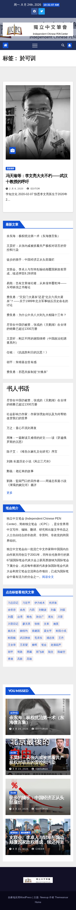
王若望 (24, 644)
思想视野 (10, 168)
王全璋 (12, 644)
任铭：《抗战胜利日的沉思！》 (28, 352)
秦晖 (34, 644)
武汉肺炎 (25, 637)
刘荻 (62, 609)
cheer (39, 849)
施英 (55, 623)
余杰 (22, 609)
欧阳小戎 (61, 630)
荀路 (20, 651)
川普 (60, 616)
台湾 (20, 616)
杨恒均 (24, 630)
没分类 (13, 753)
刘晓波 (42, 609)
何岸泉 (53, 602)
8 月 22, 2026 (20, 809)
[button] (62, 45)
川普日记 (13, 623)
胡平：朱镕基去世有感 (22, 362)
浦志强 (50, 637)
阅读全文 (48, 576)
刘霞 (10, 616)
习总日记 (13, 602)
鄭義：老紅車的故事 (20, 471)
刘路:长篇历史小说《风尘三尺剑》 (29, 461)
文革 (46, 623)
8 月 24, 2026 (20, 729)
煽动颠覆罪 (25, 833)
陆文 (50, 651)
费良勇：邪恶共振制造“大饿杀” (27, 371)
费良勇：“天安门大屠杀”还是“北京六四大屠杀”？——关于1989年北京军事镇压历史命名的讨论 (37, 301)
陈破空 (61, 651)
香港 (10, 658)
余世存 (12, 609)
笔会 (43, 644)
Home (38, 902)
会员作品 (14, 713)
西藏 (29, 651)
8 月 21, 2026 (20, 849)
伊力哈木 (39, 602)
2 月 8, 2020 (16, 188)
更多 (10, 492)
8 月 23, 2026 (20, 769)
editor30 (41, 729)
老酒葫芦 (56, 644)
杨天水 (12, 630)
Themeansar (61, 897)
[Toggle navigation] (35, 45)
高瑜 (29, 658)
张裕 (37, 623)
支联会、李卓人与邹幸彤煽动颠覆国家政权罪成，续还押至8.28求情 (36, 842)
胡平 (10, 651)
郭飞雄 (40, 651)
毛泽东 (38, 637)
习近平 (26, 602)
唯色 (29, 616)
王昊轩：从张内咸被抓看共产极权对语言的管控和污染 (36, 760)
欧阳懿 (12, 637)
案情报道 (14, 833)
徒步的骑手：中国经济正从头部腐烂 (30, 259)
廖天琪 (26, 623)
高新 (20, 658)
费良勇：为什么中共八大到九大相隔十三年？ (36, 314)
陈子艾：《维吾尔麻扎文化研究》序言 (32, 451)
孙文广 (40, 616)
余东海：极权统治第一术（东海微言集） (34, 236)
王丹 (61, 637)
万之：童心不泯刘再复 (22, 428)
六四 (31, 609)
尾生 (50, 616)
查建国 (36, 630)
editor (35, 188)
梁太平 (48, 630)
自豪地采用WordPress (20, 897)
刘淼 (53, 609)
